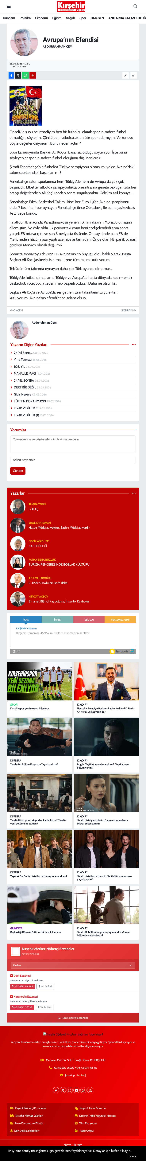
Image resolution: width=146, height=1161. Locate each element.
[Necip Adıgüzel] (17, 543)
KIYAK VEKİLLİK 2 (26, 408)
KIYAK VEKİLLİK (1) (27, 415)
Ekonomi (41, 18)
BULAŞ (33, 509)
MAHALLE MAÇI (25, 373)
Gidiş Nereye (23, 394)
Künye (67, 1145)
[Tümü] (134, 493)
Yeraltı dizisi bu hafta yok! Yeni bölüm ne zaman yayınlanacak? (104, 878)
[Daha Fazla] (32, 75)
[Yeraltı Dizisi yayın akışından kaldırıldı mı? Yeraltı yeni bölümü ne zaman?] (39, 793)
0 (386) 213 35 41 (23, 1007)
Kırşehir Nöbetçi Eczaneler (30, 1108)
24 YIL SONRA (24, 380)
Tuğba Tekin (37, 504)
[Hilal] (26, 105)
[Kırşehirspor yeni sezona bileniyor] (39, 681)
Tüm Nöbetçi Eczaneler (74, 1017)
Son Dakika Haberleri (26, 1130)
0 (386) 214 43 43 (24, 986)
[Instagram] (70, 1090)
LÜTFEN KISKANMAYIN (30, 401)
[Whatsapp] (83, 1090)
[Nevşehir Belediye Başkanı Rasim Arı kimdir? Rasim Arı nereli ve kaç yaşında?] (106, 681)
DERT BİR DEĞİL (25, 387)
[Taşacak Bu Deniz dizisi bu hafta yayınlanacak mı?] (39, 849)
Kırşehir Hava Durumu (93, 1108)
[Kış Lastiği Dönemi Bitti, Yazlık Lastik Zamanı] (39, 905)
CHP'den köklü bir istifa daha (48, 583)
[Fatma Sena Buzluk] (17, 562)
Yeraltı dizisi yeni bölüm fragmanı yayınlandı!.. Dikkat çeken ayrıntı (103, 822)
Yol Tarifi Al (46, 986)
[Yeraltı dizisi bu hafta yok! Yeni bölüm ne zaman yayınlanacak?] (106, 849)
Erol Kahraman (40, 522)
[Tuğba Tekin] (17, 506)
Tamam (132, 1156)
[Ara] (135, 6)
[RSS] (90, 1090)
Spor (82, 18)
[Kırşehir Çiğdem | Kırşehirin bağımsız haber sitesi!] (71, 6)
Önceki (18, 310)
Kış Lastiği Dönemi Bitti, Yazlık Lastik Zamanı (35, 932)
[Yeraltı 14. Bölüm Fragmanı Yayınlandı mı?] (39, 737)
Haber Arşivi (86, 1130)
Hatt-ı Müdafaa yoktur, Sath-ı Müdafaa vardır (59, 527)
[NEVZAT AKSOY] (17, 599)
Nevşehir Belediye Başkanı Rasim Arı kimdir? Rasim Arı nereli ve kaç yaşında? (106, 710)
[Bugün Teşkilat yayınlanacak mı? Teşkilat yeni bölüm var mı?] (106, 737)
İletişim (78, 1145)
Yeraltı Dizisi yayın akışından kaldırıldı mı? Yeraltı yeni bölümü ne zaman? (38, 822)
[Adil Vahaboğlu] (17, 580)
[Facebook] (56, 1090)
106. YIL (20, 366)
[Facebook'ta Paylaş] (11, 75)
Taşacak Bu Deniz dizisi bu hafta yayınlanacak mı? (38, 876)
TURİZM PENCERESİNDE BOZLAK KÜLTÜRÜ (59, 564)
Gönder (18, 471)
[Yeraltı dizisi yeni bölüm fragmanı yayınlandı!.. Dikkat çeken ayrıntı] (106, 793)
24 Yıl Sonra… (23, 353)
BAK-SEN (97, 18)
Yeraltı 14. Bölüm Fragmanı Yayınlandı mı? (34, 764)
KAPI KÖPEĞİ (38, 546)
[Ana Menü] (9, 6)
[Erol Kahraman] (17, 525)
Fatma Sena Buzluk (42, 559)
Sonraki (127, 310)
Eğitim (56, 18)
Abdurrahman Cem (57, 46)
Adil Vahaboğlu (40, 578)
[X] (63, 1090)
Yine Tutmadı (23, 359)
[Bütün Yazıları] (134, 344)
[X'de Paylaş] (18, 75)
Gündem (9, 18)
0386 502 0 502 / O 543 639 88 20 (75, 1067)
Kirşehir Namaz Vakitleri (29, 1115)
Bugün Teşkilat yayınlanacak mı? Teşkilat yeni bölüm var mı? (103, 766)
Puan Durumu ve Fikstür (29, 1123)
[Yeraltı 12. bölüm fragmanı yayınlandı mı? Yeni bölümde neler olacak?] (106, 905)
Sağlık (70, 18)
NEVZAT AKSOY (38, 596)
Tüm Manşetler (88, 1123)
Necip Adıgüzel (39, 541)
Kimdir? (82, 704)
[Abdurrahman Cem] (24, 42)
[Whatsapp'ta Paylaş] (25, 75)
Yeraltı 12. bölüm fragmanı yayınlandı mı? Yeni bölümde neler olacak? (103, 933)
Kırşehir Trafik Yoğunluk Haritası (97, 1115)
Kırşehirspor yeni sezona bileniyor (29, 708)
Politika (25, 18)
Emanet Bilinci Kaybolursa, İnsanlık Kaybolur (59, 601)
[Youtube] (76, 1090)
